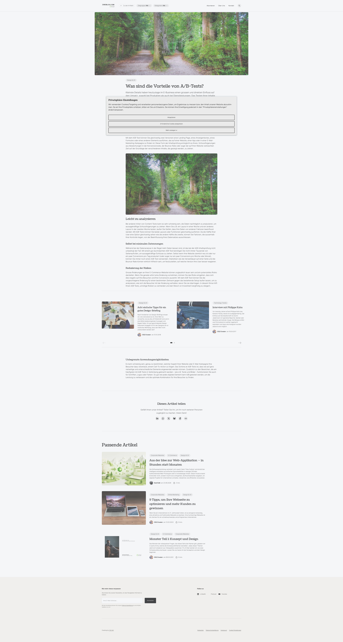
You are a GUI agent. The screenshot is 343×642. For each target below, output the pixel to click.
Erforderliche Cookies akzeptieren (171, 124)
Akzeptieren (171, 117)
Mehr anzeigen (171, 130)
